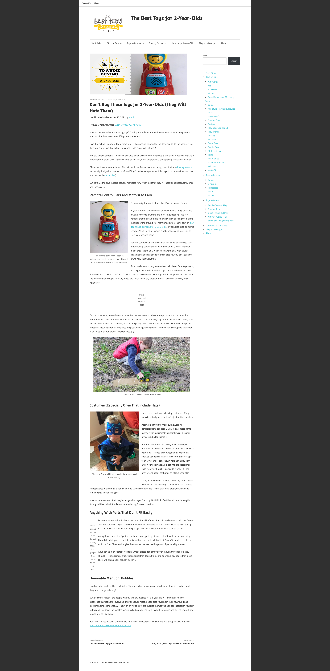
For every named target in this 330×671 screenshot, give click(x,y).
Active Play (213, 81)
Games (211, 105)
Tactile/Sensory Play (217, 205)
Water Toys (213, 170)
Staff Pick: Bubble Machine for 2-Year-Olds (110, 625)
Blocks (211, 93)
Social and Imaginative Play (220, 220)
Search (206, 55)
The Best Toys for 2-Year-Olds (167, 17)
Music (210, 112)
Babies (211, 180)
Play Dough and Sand (218, 128)
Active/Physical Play (217, 216)
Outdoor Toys (214, 120)
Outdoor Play (214, 209)
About (96, 3)
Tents (210, 155)
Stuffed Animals (215, 151)
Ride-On (212, 139)
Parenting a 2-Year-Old (182, 43)
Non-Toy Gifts (214, 116)
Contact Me (86, 3)
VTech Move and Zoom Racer (128, 124)
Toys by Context (156, 43)
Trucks (211, 195)
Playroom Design (207, 43)
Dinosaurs (212, 184)
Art (209, 85)
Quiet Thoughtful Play (218, 213)
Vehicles (212, 166)
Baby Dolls (213, 89)
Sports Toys (213, 147)
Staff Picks (96, 43)
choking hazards (184, 167)
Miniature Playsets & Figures (221, 108)
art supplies (109, 175)
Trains (211, 191)
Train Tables (213, 158)
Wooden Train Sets (217, 162)
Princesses (213, 187)
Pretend (212, 124)
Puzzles (211, 135)
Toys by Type (113, 43)
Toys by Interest (134, 43)
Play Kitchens (214, 131)
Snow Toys (213, 143)
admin (132, 117)
